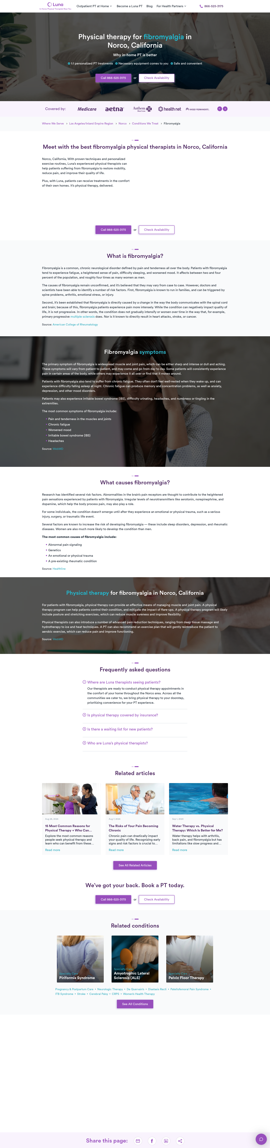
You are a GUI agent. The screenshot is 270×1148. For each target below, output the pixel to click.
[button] (219, 108)
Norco (123, 123)
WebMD (58, 448)
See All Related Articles (135, 865)
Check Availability (156, 78)
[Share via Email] (138, 1141)
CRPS (116, 994)
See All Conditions (135, 1004)
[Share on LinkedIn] (166, 1141)
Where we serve (53, 123)
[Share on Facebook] (152, 1141)
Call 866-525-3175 (113, 78)
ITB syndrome (64, 994)
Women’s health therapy (139, 994)
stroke (81, 994)
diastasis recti (157, 989)
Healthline (59, 568)
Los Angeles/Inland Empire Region (91, 123)
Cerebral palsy (99, 994)
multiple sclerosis (82, 316)
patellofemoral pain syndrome (189, 989)
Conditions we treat (145, 123)
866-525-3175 (213, 6)
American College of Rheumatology (75, 324)
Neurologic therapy (110, 989)
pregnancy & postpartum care (74, 989)
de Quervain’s (136, 989)
